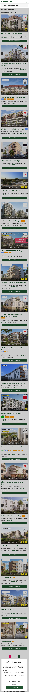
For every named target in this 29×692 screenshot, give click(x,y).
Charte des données (11, 675)
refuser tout (14, 684)
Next (27, 23)
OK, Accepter (14, 687)
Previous (2, 23)
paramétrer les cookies (14, 681)
